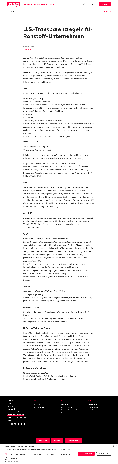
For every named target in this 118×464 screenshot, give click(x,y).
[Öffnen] (110, 11)
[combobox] (113, 446)
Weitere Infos (48, 451)
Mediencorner (92, 404)
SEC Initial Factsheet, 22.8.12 (35, 373)
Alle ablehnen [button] (104, 453)
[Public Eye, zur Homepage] (13, 4)
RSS (62, 413)
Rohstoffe (28, 49)
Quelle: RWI (36, 176)
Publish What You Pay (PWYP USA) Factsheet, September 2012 (50, 376)
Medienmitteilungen (95, 407)
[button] (40, 462)
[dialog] (59, 454)
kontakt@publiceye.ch (15, 414)
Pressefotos (92, 410)
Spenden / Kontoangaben (70, 410)
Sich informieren (66, 407)
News (12, 12)
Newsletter (65, 404)
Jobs (36, 410)
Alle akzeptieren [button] (86, 453)
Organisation (39, 407)
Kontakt (37, 404)
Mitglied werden (73, 440)
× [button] (116, 446)
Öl (35, 49)
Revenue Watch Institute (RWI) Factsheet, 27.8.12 (44, 379)
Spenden (105, 4)
